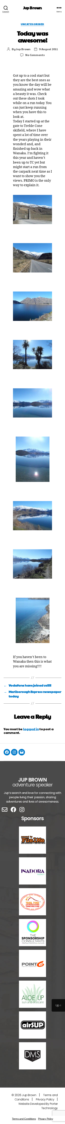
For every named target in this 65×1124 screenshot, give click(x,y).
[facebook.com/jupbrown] (7, 752)
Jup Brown (32, 8)
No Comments (35, 55)
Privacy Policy (45, 1099)
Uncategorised (32, 24)
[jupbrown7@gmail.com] (21, 752)
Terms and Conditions (24, 1118)
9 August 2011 (48, 49)
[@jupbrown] (14, 752)
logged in (31, 729)
